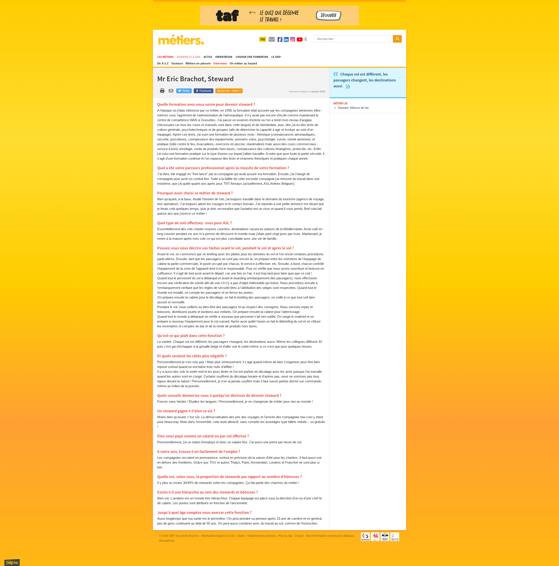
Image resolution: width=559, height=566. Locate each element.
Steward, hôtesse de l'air (353, 107)
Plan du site (285, 535)
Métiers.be (181, 39)
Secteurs (177, 63)
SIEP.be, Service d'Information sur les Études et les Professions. (12, 562)
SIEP (172, 535)
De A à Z (163, 63)
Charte (241, 535)
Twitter (185, 90)
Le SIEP (276, 57)
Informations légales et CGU (218, 535)
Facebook (205, 90)
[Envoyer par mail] (171, 90)
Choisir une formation (252, 57)
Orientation (223, 57)
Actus (208, 57)
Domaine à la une (188, 57)
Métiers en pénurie (198, 63)
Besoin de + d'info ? (229, 90)
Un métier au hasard (243, 63)
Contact (299, 535)
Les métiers (165, 57)
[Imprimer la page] (162, 90)
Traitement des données (261, 535)
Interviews (220, 63)
